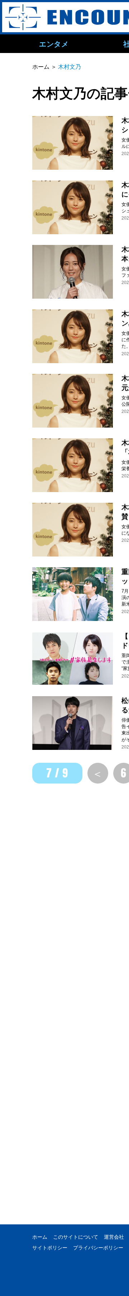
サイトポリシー (49, 1247)
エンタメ (53, 43)
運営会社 (114, 1236)
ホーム (39, 1236)
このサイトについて (75, 1236)
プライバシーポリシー (98, 1247)
